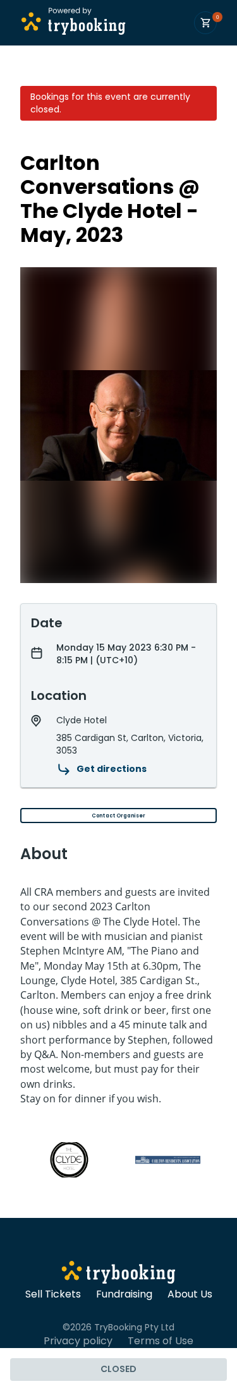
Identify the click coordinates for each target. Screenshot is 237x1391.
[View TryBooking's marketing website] (118, 1274)
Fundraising (124, 1294)
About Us (189, 1294)
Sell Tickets (53, 1294)
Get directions (111, 768)
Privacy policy (78, 1341)
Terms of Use (160, 1341)
